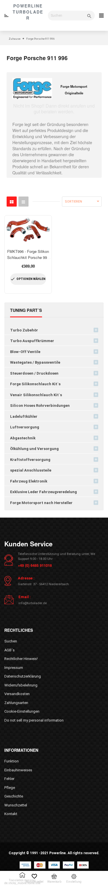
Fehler (9, 779)
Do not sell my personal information (34, 720)
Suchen (10, 641)
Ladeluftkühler (23, 416)
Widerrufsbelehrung (20, 685)
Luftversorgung (24, 427)
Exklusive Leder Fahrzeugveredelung (43, 492)
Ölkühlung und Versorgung (34, 449)
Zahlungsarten (16, 703)
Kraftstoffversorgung (30, 459)
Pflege (9, 787)
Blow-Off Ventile (25, 352)
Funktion (11, 761)
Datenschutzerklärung (22, 676)
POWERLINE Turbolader (28, 12)
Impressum (13, 667)
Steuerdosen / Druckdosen (34, 373)
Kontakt (10, 814)
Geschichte (13, 796)
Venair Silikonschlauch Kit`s (36, 395)
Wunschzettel (15, 805)
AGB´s (9, 650)
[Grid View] (12, 202)
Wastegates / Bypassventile (35, 362)
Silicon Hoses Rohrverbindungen (40, 405)
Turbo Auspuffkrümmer (32, 341)
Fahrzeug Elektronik (28, 481)
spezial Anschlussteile (30, 470)
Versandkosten (17, 694)
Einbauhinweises (18, 770)
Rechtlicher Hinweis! (21, 659)
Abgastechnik (22, 438)
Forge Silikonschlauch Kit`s (35, 384)
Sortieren (73, 201)
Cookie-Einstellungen (21, 711)
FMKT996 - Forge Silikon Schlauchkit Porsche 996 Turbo (28, 257)
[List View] (23, 202)
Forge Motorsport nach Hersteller (41, 503)
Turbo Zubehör (24, 330)
